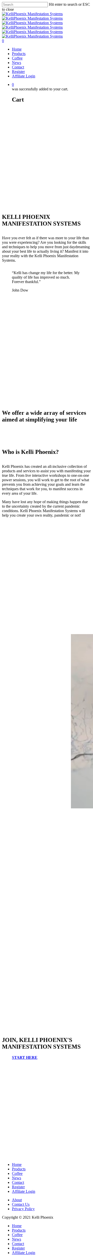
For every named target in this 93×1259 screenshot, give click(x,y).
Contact (18, 67)
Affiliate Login (23, 76)
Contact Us (21, 1204)
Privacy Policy (23, 1209)
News (16, 62)
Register (18, 71)
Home (17, 49)
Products (19, 54)
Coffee (17, 58)
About (17, 1200)
